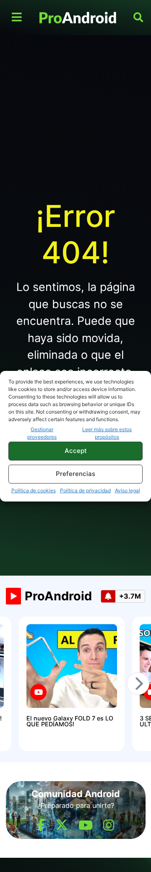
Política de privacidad (85, 490)
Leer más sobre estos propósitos (107, 433)
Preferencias (75, 474)
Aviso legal (127, 490)
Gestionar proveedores (42, 433)
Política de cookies (33, 490)
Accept (76, 451)
